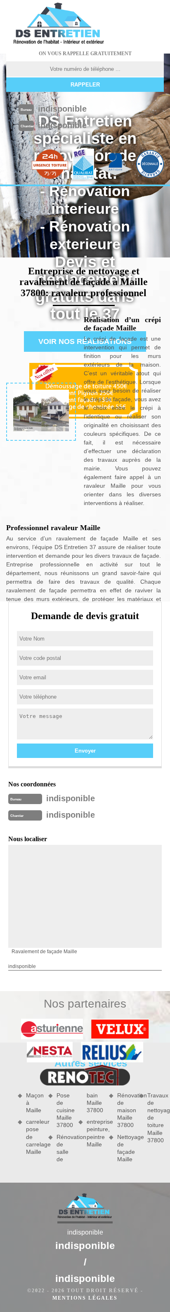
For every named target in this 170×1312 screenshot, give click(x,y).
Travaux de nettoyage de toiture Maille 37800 (155, 1118)
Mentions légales (85, 1298)
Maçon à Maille (34, 1102)
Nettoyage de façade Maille (125, 1148)
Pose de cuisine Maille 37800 (65, 1110)
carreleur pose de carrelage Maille (34, 1136)
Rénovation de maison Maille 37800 (125, 1110)
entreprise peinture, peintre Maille (95, 1133)
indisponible (62, 108)
